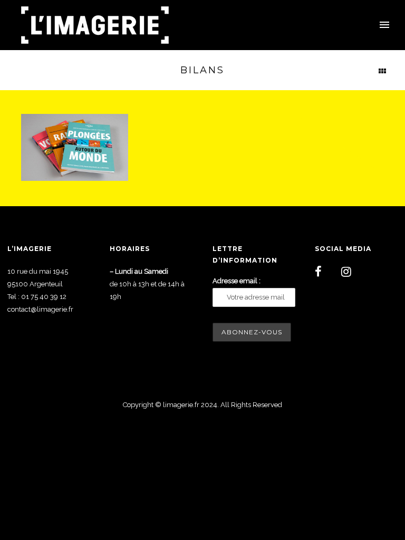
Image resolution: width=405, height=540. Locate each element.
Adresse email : (237, 281)
